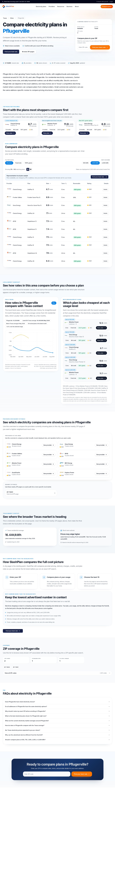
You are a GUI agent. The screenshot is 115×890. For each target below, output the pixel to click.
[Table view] (27, 169)
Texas (5, 18)
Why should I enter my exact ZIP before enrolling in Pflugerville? (25, 711)
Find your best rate (11, 51)
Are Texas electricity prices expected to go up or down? (22, 730)
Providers (52, 6)
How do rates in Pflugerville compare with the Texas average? (24, 725)
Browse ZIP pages (28, 51)
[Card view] (30, 169)
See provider (47, 445)
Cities (12, 18)
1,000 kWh (95, 163)
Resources (60, 6)
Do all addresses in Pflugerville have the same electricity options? (26, 706)
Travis (96, 28)
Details (105, 189)
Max (54, 303)
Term (63, 183)
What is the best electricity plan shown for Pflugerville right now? (25, 716)
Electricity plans (41, 6)
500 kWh (85, 163)
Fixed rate (18, 163)
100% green (28, 163)
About (77, 6)
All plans (9, 163)
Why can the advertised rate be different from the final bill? (24, 735)
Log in (111, 1)
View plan (9, 133)
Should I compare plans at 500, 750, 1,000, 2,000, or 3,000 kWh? (25, 739)
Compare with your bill (102, 1)
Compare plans (107, 6)
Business (69, 6)
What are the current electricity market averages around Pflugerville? (27, 720)
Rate (47, 183)
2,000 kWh (105, 163)
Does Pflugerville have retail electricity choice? (20, 701)
